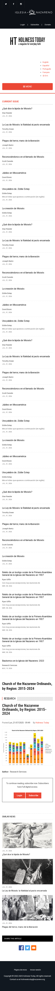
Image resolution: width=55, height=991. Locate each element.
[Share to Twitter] (27, 947)
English (46, 62)
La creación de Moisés (13, 208)
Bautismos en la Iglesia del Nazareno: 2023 (23, 661)
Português (47, 69)
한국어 (45, 76)
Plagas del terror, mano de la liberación (20, 141)
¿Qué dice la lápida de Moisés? (17, 108)
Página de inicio (20, 970)
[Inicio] (27, 41)
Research (10, 698)
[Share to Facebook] (21, 947)
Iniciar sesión (35, 970)
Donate (48, 25)
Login (22, 25)
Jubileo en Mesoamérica (14, 173)
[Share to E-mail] (33, 947)
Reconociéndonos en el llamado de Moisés (23, 157)
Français (46, 72)
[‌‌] (6, 4)
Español (46, 65)
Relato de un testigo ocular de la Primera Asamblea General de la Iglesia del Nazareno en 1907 (27, 573)
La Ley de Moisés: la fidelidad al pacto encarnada (26, 124)
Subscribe (35, 25)
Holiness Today (42, 723)
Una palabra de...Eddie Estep (16, 189)
